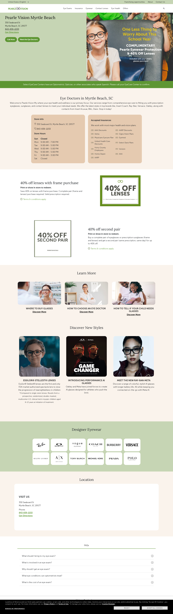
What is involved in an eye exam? (37, 562)
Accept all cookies (155, 608)
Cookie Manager (108, 604)
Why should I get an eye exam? (36, 569)
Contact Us (160, 2)
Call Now (11, 39)
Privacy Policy (49, 604)
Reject (127, 608)
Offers (125, 8)
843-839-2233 (12, 29)
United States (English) (17, 2)
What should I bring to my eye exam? (39, 556)
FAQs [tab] (86, 545)
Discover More (39, 312)
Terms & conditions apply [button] (34, 199)
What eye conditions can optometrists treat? (42, 576)
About (150, 2)
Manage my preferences (15, 608)
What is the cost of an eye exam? (37, 582)
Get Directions (12, 32)
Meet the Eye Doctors (29, 39)
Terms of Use (63, 604)
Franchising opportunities (134, 2)
